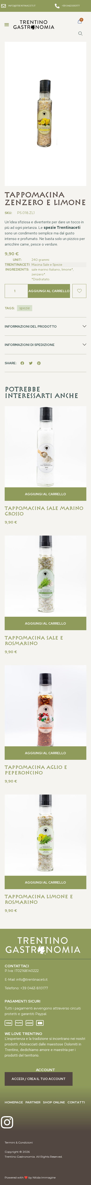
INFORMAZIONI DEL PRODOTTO (31, 326)
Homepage (14, 1102)
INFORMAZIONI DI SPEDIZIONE (30, 345)
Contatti (76, 1102)
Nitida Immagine (44, 1177)
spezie (24, 308)
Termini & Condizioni (19, 1142)
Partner (32, 1102)
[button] (6, 24)
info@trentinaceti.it (32, 979)
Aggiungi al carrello (49, 291)
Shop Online (54, 1102)
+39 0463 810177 (34, 988)
